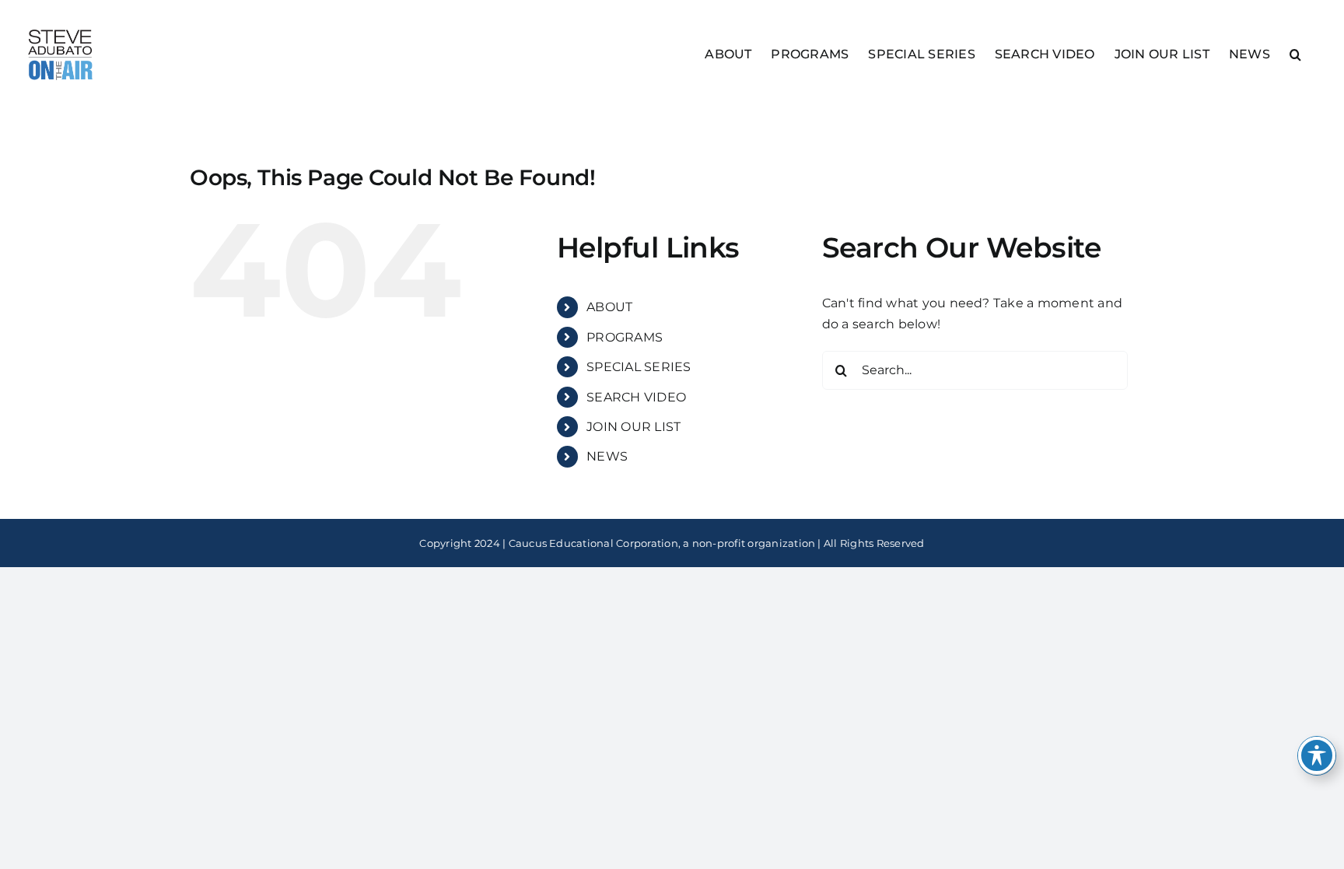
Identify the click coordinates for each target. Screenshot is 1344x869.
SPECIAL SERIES (638, 366)
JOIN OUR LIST (633, 426)
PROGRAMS (624, 337)
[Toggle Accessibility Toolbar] (1316, 755)
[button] (1295, 53)
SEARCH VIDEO (636, 397)
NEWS (607, 456)
